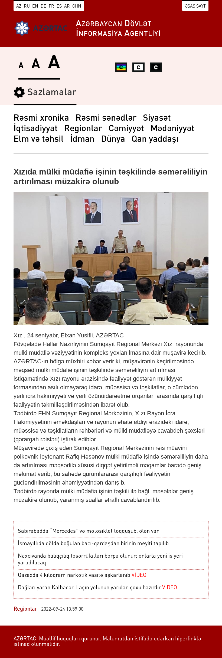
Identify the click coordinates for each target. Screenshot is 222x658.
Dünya (113, 139)
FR (51, 6)
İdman (82, 139)
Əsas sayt (195, 6)
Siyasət (157, 118)
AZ (18, 6)
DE (43, 6)
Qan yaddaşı (155, 139)
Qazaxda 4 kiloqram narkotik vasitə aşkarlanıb (82, 575)
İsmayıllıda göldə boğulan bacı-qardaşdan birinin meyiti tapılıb (93, 544)
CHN (76, 6)
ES (59, 6)
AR (67, 6)
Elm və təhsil (39, 139)
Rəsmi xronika (41, 118)
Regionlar (83, 129)
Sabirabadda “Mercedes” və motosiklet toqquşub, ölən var (88, 531)
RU (27, 6)
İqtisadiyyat (36, 129)
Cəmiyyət (126, 129)
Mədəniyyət (172, 129)
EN (35, 6)
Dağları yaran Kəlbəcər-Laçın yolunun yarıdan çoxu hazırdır (97, 588)
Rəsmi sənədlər (106, 118)
